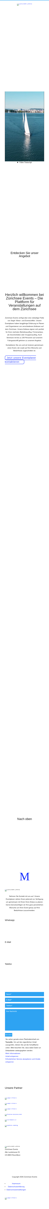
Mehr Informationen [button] (12, 1053)
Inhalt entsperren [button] (11, 1056)
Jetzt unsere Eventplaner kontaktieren (20, 359)
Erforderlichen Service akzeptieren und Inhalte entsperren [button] (22, 1060)
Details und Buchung (23, 447)
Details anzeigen (23, 657)
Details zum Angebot (23, 726)
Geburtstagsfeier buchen (23, 807)
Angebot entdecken (23, 585)
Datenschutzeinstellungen (16, 1190)
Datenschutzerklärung (16, 1187)
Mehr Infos (23, 516)
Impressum (16, 1183)
